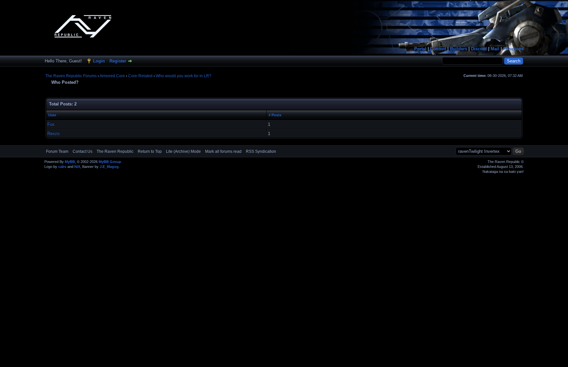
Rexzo (53, 133)
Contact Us (82, 151)
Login (99, 60)
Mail (495, 48)
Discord (479, 48)
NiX (77, 167)
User (52, 115)
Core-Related (140, 76)
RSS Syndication (261, 151)
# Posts (275, 115)
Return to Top (150, 151)
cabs (62, 167)
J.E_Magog (109, 167)
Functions (513, 48)
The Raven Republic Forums (71, 76)
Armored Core (112, 76)
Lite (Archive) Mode (183, 151)
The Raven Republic (115, 151)
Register (117, 60)
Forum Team (57, 151)
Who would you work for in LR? (183, 76)
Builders (458, 48)
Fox (51, 124)
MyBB (70, 162)
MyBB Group (110, 162)
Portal (420, 48)
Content (438, 48)
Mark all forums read (223, 151)
